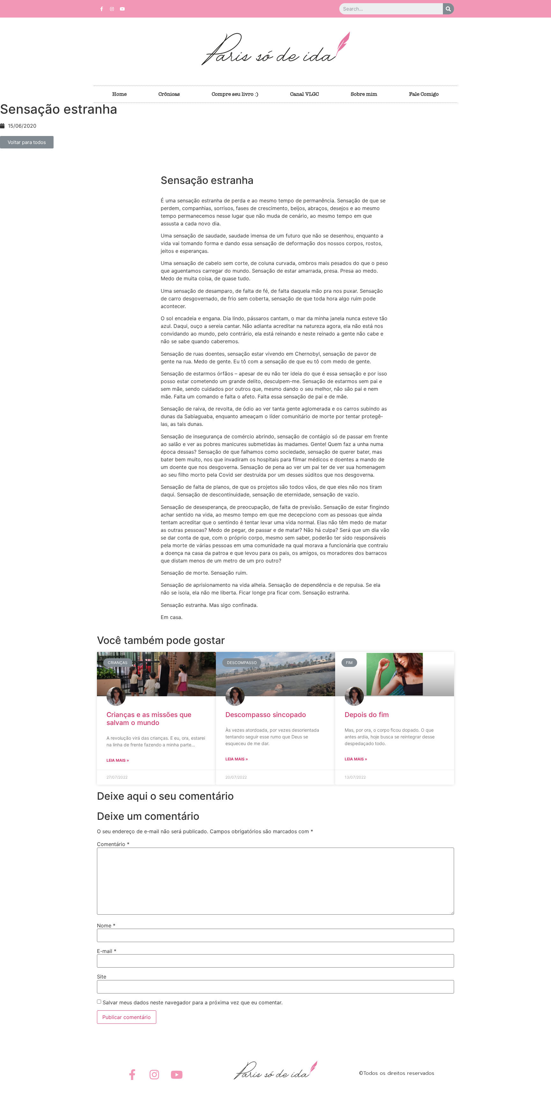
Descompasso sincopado (265, 715)
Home (119, 94)
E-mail (106, 951)
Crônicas (169, 94)
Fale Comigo (424, 94)
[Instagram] (111, 8)
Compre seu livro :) (235, 94)
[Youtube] (122, 8)
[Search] (448, 8)
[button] (27, 142)
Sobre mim (364, 94)
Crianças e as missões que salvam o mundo (149, 719)
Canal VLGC (304, 94)
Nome (106, 925)
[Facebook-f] (101, 8)
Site (101, 976)
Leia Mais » (118, 760)
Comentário (113, 844)
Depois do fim (367, 715)
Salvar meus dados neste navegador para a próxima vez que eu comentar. (193, 1002)
